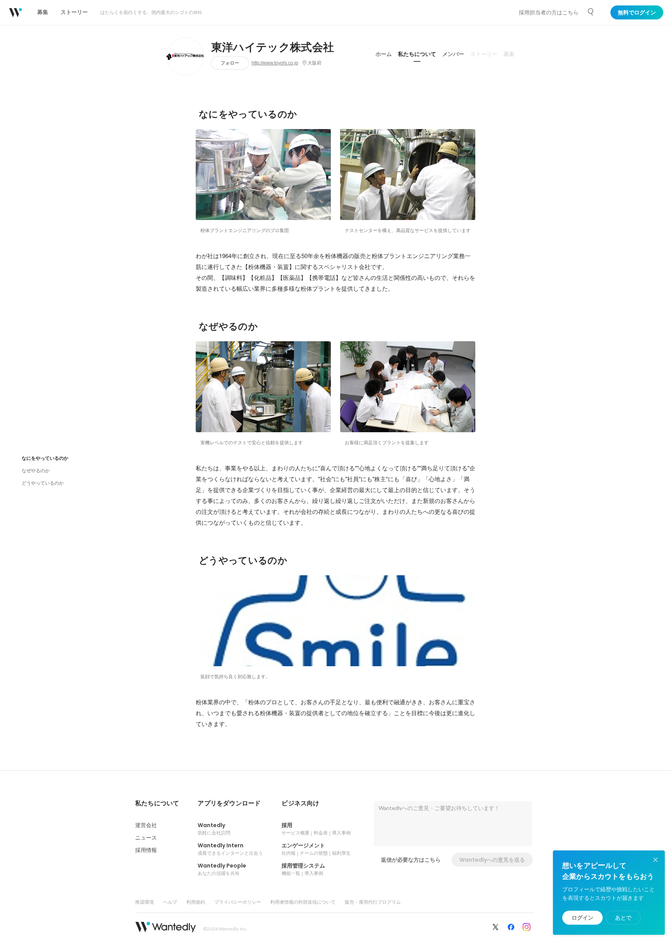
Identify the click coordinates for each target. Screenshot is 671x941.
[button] (157, 803)
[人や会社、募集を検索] (591, 12)
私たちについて (417, 54)
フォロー (230, 62)
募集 (509, 54)
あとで (623, 918)
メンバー (453, 54)
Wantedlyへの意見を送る (492, 860)
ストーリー (483, 54)
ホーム (383, 54)
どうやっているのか (43, 483)
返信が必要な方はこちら (411, 860)
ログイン (582, 918)
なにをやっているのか (45, 458)
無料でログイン (637, 12)
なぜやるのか (36, 470)
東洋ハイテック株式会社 (272, 47)
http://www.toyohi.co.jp (275, 63)
